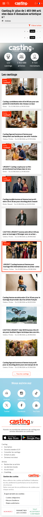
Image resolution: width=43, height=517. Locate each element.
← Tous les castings (21, 374)
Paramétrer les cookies (21, 511)
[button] (36, 3)
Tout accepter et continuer (35, 511)
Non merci (8, 511)
